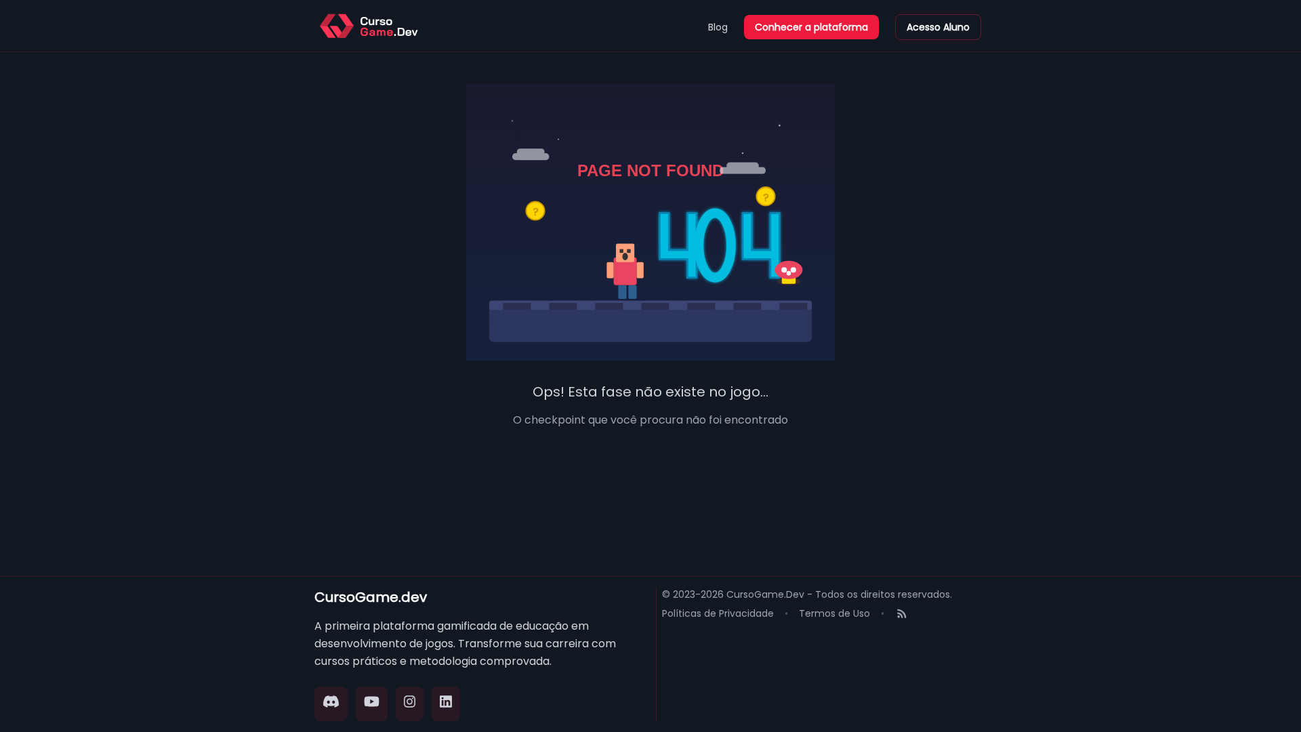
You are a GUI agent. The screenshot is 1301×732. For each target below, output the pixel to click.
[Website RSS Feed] (902, 615)
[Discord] (331, 704)
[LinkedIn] (446, 704)
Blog (718, 27)
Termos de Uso (834, 613)
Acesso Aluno (938, 27)
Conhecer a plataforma (811, 27)
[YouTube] (372, 704)
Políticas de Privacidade (718, 613)
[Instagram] (410, 704)
